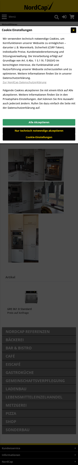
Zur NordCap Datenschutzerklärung (24, 82)
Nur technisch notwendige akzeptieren (39, 130)
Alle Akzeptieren (39, 122)
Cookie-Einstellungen (39, 137)
